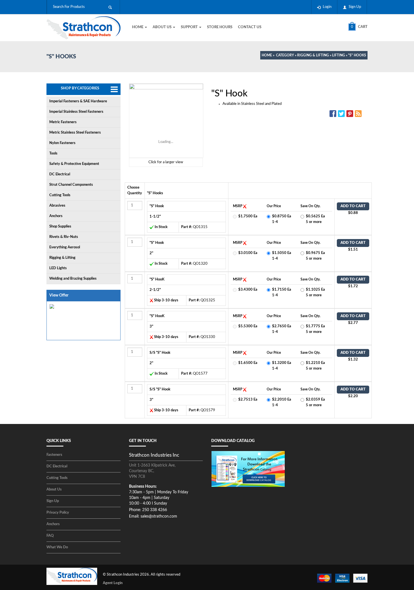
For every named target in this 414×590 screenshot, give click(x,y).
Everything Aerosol (64, 247)
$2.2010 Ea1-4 (281, 402)
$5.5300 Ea (247, 326)
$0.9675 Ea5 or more (315, 255)
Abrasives (57, 205)
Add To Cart (353, 206)
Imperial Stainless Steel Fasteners (76, 112)
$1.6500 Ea (247, 363)
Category (285, 55)
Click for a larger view (165, 162)
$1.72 (353, 286)
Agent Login (113, 583)
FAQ (50, 536)
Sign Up (355, 7)
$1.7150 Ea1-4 (281, 292)
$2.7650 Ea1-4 (281, 329)
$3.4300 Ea (247, 289)
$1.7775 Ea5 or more (315, 329)
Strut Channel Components (71, 185)
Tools (53, 153)
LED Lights (58, 268)
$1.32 (353, 359)
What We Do (57, 547)
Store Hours (219, 27)
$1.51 (353, 249)
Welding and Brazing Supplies (73, 278)
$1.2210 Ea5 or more (315, 365)
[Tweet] (342, 113)
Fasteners (54, 455)
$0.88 (353, 213)
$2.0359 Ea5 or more (315, 402)
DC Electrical (59, 174)
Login (327, 7)
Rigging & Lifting (313, 55)
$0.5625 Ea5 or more (315, 219)
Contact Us (249, 27)
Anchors (56, 216)
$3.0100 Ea (247, 253)
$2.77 (353, 323)
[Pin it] (350, 113)
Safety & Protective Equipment (74, 164)
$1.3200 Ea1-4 (281, 365)
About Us (162, 27)
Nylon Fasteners (62, 143)
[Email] (359, 113)
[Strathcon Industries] (83, 28)
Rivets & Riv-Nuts (63, 237)
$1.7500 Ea (247, 216)
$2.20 (353, 396)
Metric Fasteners (63, 122)
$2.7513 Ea (247, 399)
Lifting (338, 55)
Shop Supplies (60, 226)
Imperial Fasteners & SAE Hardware (78, 101)
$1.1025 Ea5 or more (315, 292)
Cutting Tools (59, 195)
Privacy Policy (57, 512)
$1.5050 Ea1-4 (281, 255)
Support (190, 27)
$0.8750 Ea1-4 (281, 219)
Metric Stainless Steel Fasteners (75, 132)
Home (138, 27)
